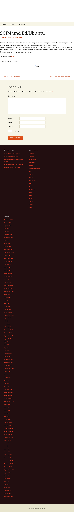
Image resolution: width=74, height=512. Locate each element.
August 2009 (7, 404)
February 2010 (8, 389)
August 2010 (7, 371)
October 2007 (8, 467)
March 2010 (7, 386)
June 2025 (7, 229)
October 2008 (8, 434)
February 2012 (8, 327)
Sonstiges (22, 24)
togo (30, 207)
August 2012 (7, 318)
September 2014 (8, 291)
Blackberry (32, 160)
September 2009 (8, 401)
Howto (4, 24)
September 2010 (8, 368)
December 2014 (8, 285)
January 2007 (7, 493)
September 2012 (8, 315)
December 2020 (8, 249)
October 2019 (8, 261)
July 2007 (6, 476)
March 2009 (7, 419)
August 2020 (7, 255)
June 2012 (7, 324)
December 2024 (8, 237)
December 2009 (8, 392)
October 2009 (8, 398)
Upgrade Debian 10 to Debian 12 (13, 167)
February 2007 (8, 490)
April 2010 (6, 383)
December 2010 (8, 360)
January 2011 (7, 357)
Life (30, 183)
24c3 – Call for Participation (60, 76)
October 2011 (8, 333)
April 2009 (6, 416)
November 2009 (8, 395)
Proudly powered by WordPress (37, 508)
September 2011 (8, 336)
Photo (31, 198)
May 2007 (6, 482)
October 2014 (8, 288)
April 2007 (6, 485)
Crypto (31, 165)
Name (10, 118)
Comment (12, 96)
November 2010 (8, 362)
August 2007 (7, 473)
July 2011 (6, 342)
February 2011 (8, 354)
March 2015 (7, 279)
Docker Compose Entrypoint (12, 154)
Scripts (12, 24)
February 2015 (8, 282)
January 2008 (7, 458)
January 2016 (7, 270)
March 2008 (7, 452)
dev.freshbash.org (34, 168)
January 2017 (7, 267)
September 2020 (8, 252)
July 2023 (6, 240)
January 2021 (7, 246)
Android (31, 154)
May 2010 (6, 380)
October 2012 (8, 312)
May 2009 (6, 413)
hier (12, 57)
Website (10, 126)
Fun (30, 171)
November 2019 (8, 258)
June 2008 (7, 443)
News (22, 37)
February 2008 (8, 455)
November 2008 (8, 431)
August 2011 (7, 339)
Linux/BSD (17, 37)
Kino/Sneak (32, 180)
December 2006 (8, 496)
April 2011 (6, 351)
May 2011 (6, 348)
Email (10, 122)
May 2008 (6, 446)
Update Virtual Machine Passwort (13, 165)
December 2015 (8, 273)
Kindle (31, 177)
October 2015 (8, 276)
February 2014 (8, 309)
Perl (30, 195)
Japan (31, 174)
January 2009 (7, 425)
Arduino (31, 157)
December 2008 (8, 428)
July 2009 (6, 407)
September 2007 (8, 470)
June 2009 (7, 410)
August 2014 (7, 294)
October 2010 (8, 365)
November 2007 (8, 464)
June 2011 (7, 345)
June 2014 (7, 297)
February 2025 (8, 235)
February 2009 (8, 422)
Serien (31, 204)
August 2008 (7, 440)
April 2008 (6, 449)
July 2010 (6, 374)
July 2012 (6, 321)
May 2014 (6, 300)
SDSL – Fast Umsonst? (11, 76)
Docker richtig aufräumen (11, 157)
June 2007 (7, 479)
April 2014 (6, 303)
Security (31, 201)
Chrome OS (32, 162)
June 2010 (7, 377)
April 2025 (6, 232)
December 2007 (8, 461)
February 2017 (8, 264)
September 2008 (8, 437)
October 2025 (8, 223)
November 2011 (8, 330)
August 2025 (7, 226)
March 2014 (7, 306)
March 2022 (7, 243)
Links (30, 186)
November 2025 (8, 220)
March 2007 (7, 487)
